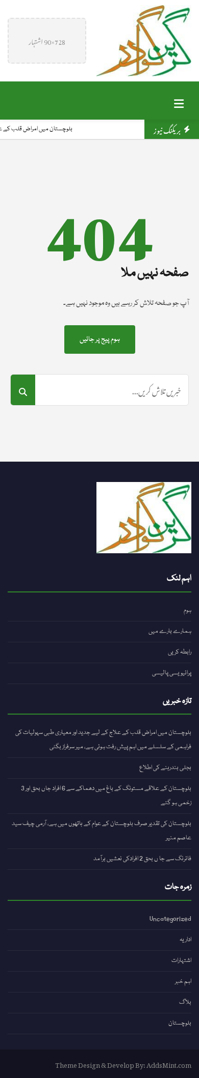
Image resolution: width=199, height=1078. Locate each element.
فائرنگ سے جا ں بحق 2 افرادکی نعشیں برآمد (142, 859)
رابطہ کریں (179, 652)
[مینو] (178, 100)
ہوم (187, 610)
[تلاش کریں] (23, 390)
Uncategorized (170, 919)
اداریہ (185, 940)
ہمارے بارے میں (169, 631)
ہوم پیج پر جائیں (100, 339)
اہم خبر (183, 981)
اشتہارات (181, 961)
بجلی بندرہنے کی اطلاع (165, 768)
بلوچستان (179, 1023)
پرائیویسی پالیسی (171, 673)
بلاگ (185, 1002)
